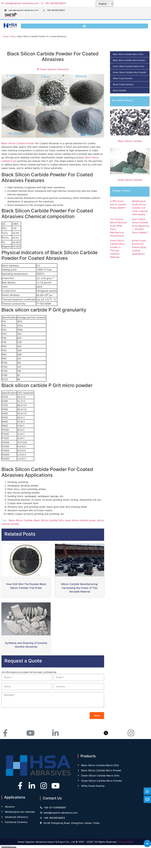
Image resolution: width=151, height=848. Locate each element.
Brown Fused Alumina (123, 84)
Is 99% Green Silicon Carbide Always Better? (118, 204)
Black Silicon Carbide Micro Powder (129, 60)
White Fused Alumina (122, 78)
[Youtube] (55, 785)
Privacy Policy (125, 841)
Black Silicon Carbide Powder (18, 143)
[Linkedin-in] (32, 785)
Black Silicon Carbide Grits (49, 520)
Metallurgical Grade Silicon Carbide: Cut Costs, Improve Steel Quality (140, 208)
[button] (84, 26)
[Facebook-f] (20, 785)
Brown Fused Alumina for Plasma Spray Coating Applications (139, 247)
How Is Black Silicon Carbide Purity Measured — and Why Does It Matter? (140, 226)
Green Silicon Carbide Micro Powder (129, 72)
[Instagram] (43, 785)
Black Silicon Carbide (21, 520)
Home (6, 36)
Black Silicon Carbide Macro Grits (128, 54)
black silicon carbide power (80, 520)
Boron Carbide (119, 90)
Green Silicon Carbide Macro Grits (128, 66)
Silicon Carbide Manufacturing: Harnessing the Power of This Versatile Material (79, 588)
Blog (13, 36)
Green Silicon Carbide (130, 179)
